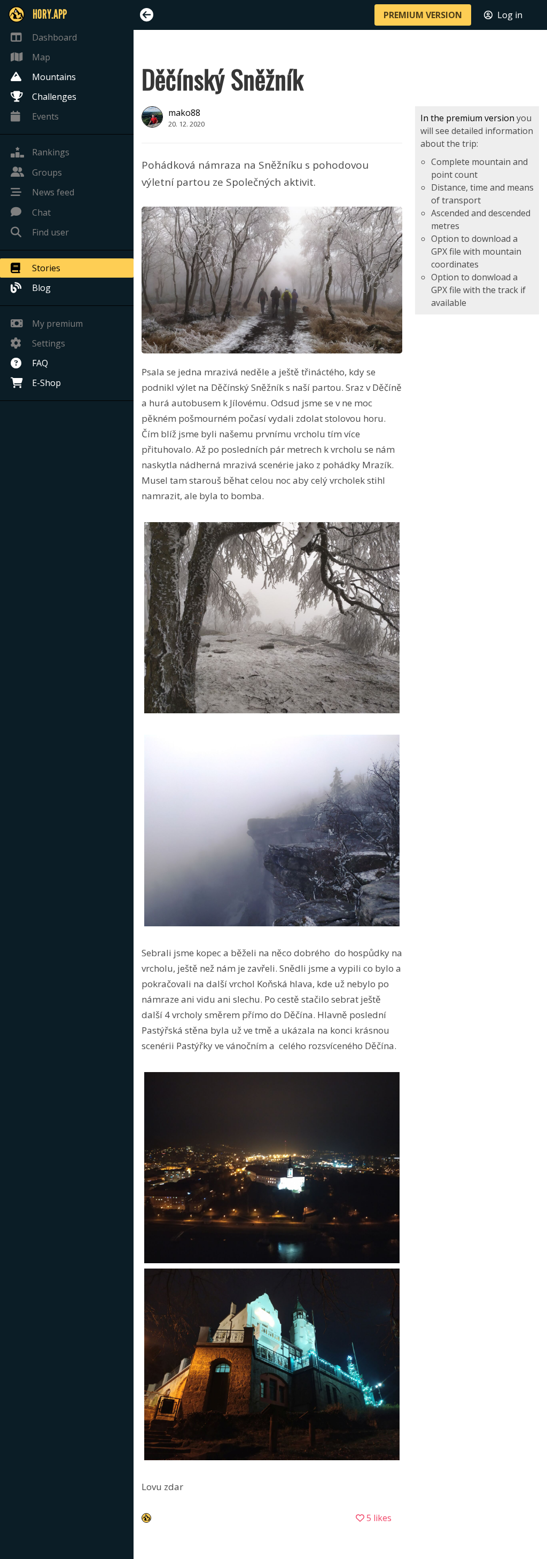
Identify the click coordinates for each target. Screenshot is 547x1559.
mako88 (184, 113)
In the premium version (467, 118)
